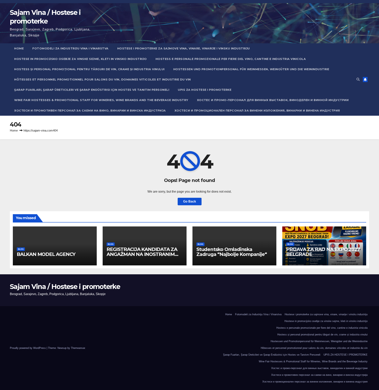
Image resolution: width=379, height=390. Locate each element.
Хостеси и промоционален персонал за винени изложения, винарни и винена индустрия (257, 110)
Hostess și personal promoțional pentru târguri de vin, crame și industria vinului (89, 69)
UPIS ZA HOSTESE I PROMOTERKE (204, 90)
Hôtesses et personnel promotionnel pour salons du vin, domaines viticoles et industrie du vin (102, 79)
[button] (358, 79)
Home (19, 48)
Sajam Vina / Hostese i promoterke (65, 286)
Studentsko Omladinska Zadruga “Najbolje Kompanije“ (231, 251)
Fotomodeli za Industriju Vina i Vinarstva (70, 48)
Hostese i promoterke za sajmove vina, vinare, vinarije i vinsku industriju (183, 48)
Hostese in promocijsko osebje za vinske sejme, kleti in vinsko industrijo (80, 59)
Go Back (189, 201)
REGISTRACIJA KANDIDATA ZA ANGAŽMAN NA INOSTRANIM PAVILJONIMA (142, 254)
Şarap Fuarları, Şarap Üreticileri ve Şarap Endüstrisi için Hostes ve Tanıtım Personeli (91, 90)
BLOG (21, 249)
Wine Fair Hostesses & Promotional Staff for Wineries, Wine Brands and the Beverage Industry (101, 100)
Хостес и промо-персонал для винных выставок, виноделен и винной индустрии (273, 100)
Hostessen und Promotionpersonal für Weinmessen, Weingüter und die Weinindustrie (251, 69)
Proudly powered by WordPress (28, 347)
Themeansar (78, 347)
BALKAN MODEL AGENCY (46, 254)
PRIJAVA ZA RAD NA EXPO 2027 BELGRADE (323, 251)
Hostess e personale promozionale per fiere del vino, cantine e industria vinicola (231, 59)
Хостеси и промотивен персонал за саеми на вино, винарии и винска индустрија (90, 110)
